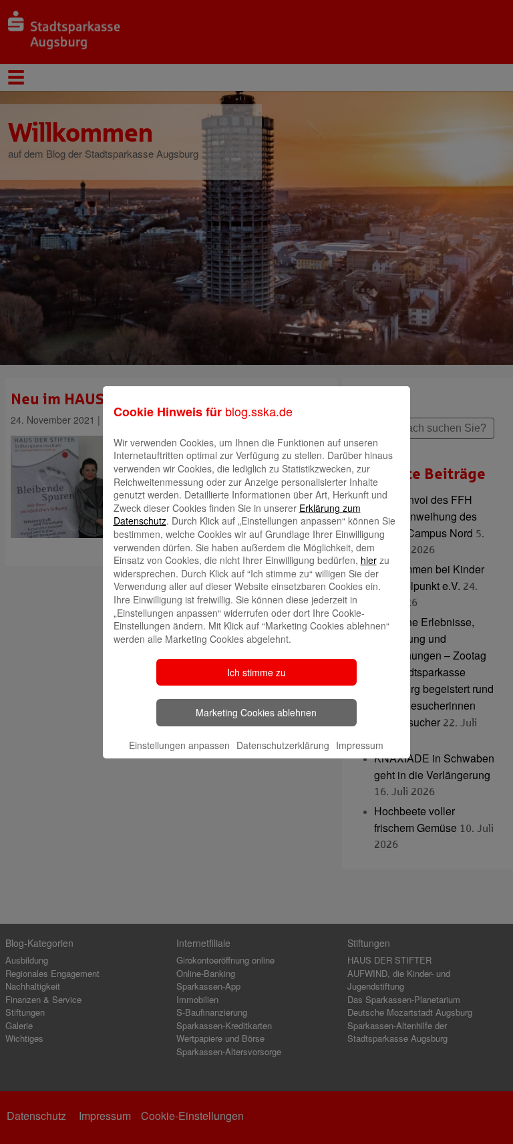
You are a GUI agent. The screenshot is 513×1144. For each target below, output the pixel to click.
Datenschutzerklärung (282, 745)
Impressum (359, 745)
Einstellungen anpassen (179, 745)
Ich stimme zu (256, 672)
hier (369, 560)
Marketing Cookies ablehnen (256, 712)
